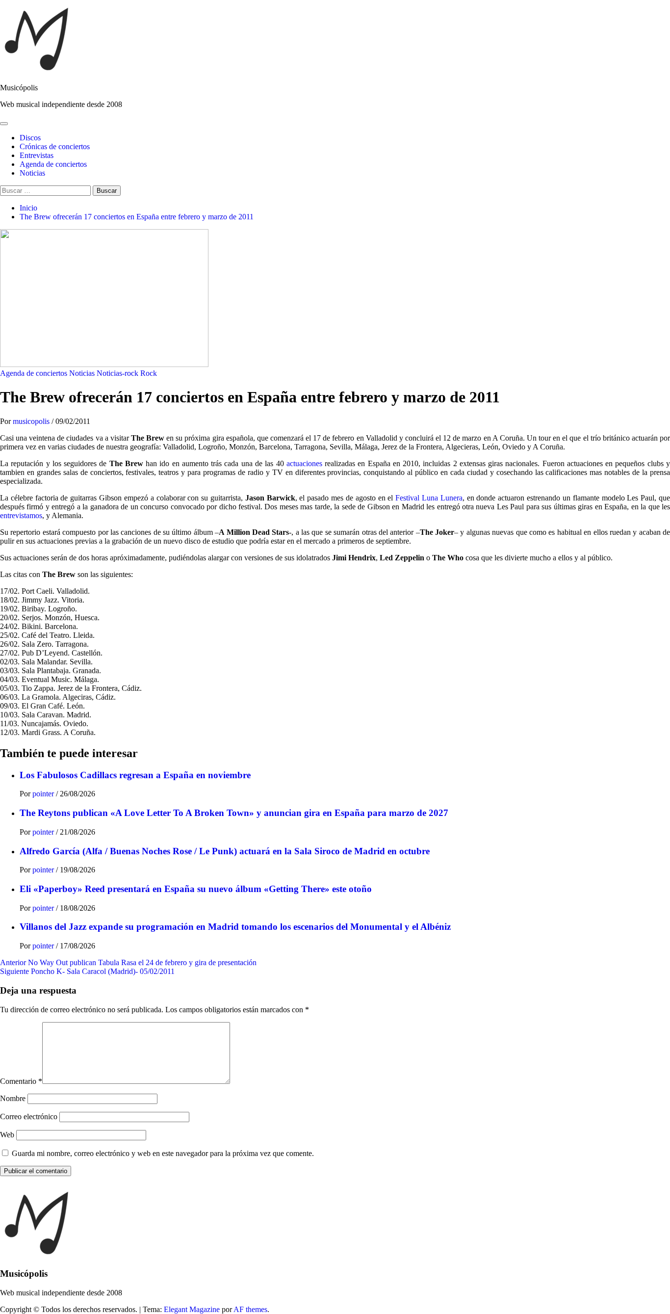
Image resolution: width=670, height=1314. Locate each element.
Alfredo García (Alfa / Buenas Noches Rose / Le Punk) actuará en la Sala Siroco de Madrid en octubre (225, 851)
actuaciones (304, 463)
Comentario (21, 1081)
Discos (30, 137)
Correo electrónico (28, 1116)
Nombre (13, 1098)
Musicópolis (19, 87)
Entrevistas (36, 155)
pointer (44, 793)
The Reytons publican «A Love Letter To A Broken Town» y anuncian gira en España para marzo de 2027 (234, 813)
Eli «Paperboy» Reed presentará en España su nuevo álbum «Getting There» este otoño (196, 889)
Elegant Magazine (192, 1309)
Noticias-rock (117, 373)
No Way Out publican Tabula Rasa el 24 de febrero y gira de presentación (128, 962)
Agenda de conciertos (53, 164)
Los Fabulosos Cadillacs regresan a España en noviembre (135, 775)
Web (7, 1134)
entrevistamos (21, 515)
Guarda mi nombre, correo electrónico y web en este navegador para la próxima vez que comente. (163, 1153)
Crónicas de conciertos (55, 146)
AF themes (250, 1309)
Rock (148, 373)
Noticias (32, 173)
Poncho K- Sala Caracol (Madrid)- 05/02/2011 (87, 971)
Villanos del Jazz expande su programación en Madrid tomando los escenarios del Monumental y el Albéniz (235, 926)
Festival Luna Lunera (429, 498)
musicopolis (32, 421)
